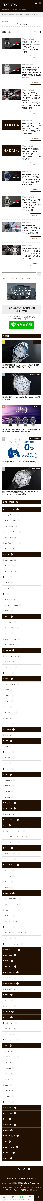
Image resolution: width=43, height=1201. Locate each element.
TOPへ (38, 1199)
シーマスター (10, 622)
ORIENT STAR (10, 1124)
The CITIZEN (37, 468)
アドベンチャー (11, 667)
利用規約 (23, 1190)
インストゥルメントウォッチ (14, 831)
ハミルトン (9, 1153)
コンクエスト (10, 938)
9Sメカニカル (10, 537)
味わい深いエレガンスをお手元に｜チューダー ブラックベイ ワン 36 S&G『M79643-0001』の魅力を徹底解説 (31, 128)
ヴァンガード (10, 978)
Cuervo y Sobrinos (11, 820)
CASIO (8, 741)
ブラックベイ (10, 1006)
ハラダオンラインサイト (4, 1200)
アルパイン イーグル (12, 853)
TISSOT (8, 1158)
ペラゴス (9, 1000)
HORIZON (9, 695)
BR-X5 (8, 735)
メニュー (30, 1199)
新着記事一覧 (6, 9)
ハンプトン (9, 870)
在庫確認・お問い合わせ (19, 9)
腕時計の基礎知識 (35, 374)
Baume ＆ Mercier (12, 865)
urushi (8, 707)
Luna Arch (9, 724)
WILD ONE (9, 673)
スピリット (9, 916)
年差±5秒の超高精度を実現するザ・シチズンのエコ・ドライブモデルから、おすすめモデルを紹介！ (21, 493)
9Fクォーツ (9, 549)
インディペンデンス (12, 656)
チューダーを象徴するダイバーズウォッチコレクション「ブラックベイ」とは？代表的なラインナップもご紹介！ (31, 253)
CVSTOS (8, 961)
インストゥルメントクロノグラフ (16, 836)
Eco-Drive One (10, 571)
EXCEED (8, 611)
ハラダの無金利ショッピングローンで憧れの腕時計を (19, 462)
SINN (8, 825)
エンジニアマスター (12, 814)
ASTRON (9, 791)
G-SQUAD (9, 769)
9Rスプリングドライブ (13, 543)
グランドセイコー (12, 509)
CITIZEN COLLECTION (13, 605)
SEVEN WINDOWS (11, 684)
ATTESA (8, 582)
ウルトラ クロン (11, 921)
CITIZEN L (9, 588)
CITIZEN (8, 554)
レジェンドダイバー (12, 910)
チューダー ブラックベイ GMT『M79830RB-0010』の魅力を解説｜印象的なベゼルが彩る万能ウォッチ (31, 72)
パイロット (9, 927)
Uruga (8, 718)
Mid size (8, 701)
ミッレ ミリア (10, 859)
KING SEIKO (10, 780)
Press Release (10, 966)
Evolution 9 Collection (12, 532)
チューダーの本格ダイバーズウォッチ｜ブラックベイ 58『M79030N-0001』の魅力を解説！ (31, 229)
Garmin (8, 1017)
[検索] (39, 274)
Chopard (9, 848)
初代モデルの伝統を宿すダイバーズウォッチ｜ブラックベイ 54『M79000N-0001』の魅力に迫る (31, 154)
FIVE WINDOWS (11, 712)
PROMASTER (10, 599)
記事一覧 (28, 14)
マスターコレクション (13, 904)
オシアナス (9, 757)
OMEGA (9, 616)
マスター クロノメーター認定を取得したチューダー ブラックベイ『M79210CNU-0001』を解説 (31, 47)
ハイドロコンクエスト (13, 899)
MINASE (8, 678)
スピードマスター (11, 645)
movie (8, 1045)
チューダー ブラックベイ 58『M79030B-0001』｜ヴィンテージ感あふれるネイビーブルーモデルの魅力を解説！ (31, 179)
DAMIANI (9, 1011)
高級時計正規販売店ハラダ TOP (13, 14)
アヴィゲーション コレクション (15, 932)
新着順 (4, 32)
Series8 (8, 577)
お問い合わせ (13, 1199)
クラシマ (9, 887)
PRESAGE (9, 797)
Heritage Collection (12, 515)
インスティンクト (11, 1040)
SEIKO (8, 774)
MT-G (8, 746)
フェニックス (10, 1028)
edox (8, 1119)
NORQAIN (9, 650)
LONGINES (9, 893)
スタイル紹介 (10, 955)
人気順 (9, 32)
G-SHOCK (9, 752)
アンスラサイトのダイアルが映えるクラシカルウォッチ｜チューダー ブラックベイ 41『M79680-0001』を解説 (31, 205)
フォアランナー (11, 1023)
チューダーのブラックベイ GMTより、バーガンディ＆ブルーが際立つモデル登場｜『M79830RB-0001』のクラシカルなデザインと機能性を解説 (31, 100)
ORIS (7, 1141)
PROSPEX (38, 342)
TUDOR (36, 14)
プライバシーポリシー (12, 1190)
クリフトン (9, 876)
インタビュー (10, 803)
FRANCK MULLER (11, 972)
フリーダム (9, 661)
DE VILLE (8, 633)
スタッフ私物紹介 (11, 1136)
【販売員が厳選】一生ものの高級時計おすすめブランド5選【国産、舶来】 (21, 398)
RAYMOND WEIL (11, 1147)
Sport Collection (11, 526)
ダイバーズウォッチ (12, 842)
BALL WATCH (10, 808)
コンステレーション (12, 639)
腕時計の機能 (10, 989)
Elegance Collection (12, 520)
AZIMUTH (9, 1096)
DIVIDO (8, 690)
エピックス (9, 1034)
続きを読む (35, 57)
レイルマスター (13, 628)
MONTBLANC (10, 1107)
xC (7, 594)
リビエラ (9, 882)
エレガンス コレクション (13, 944)
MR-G (8, 763)
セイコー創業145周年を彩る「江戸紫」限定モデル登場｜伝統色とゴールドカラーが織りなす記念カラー (21, 431)
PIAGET (8, 1130)
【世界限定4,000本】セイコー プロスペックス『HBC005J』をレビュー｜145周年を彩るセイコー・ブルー (21, 366)
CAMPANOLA (10, 560)
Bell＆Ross (9, 729)
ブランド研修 (10, 1113)
